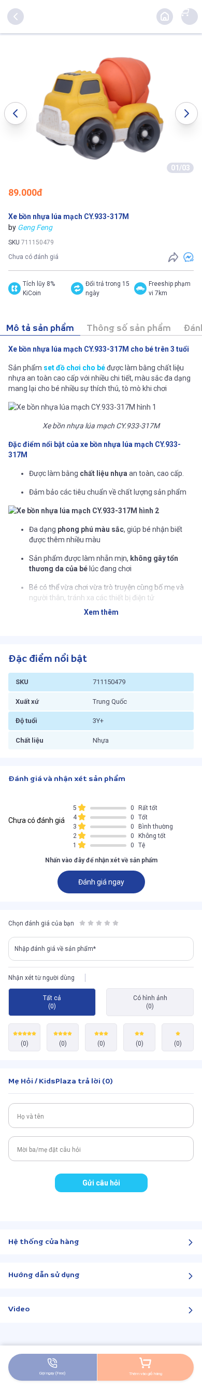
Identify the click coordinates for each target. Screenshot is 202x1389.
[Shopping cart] (184, 11)
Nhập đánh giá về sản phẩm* (55, 948)
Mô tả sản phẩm (40, 328)
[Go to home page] (164, 16)
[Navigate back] (15, 16)
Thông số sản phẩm (128, 328)
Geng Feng (35, 227)
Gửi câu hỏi (101, 1183)
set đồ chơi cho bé (74, 368)
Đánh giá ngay (101, 882)
